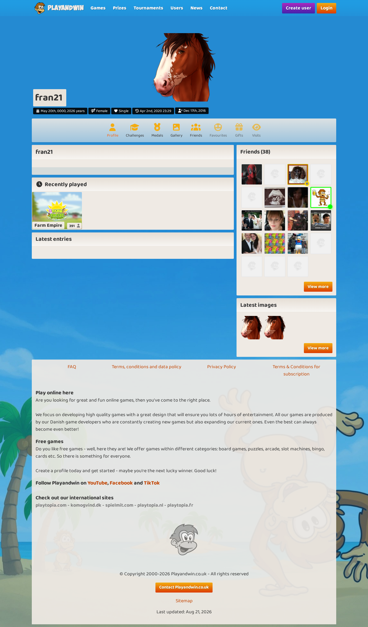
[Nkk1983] (251, 220)
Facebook (121, 483)
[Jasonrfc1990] (297, 266)
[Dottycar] (297, 243)
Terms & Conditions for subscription (296, 370)
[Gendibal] (251, 174)
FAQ (72, 367)
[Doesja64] (251, 266)
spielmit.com (119, 505)
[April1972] (274, 220)
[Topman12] (320, 220)
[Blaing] (274, 174)
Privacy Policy (221, 367)
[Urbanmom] (251, 243)
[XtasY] (274, 266)
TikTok (152, 483)
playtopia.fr (180, 505)
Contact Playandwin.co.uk (184, 587)
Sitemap (184, 601)
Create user (298, 8)
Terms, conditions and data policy (146, 367)
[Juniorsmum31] (251, 197)
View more (318, 286)
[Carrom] (320, 197)
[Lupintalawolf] (320, 243)
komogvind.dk (86, 505)
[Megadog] (297, 174)
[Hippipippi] (274, 243)
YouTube (97, 483)
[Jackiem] (320, 174)
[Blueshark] (297, 197)
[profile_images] (251, 327)
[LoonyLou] (274, 197)
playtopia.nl (150, 505)
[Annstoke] (297, 220)
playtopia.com (51, 505)
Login (326, 8)
